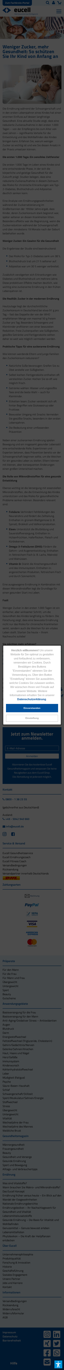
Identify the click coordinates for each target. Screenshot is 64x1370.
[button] (32, 718)
